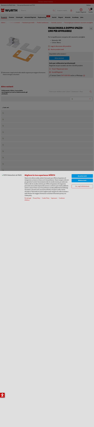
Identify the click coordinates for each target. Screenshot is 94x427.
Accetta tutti (82, 176)
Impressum (54, 198)
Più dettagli (28, 198)
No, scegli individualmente (82, 186)
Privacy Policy (36, 198)
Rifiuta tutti (82, 180)
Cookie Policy (45, 198)
